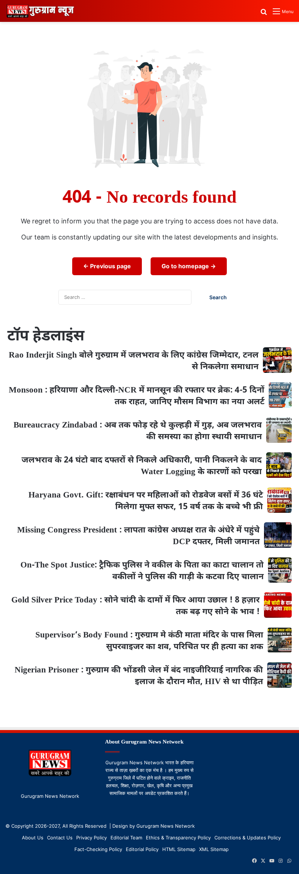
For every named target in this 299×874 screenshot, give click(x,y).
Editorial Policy (142, 849)
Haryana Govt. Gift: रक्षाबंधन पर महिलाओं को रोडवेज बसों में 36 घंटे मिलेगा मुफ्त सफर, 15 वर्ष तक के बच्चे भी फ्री (145, 501)
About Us (32, 837)
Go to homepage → (189, 266)
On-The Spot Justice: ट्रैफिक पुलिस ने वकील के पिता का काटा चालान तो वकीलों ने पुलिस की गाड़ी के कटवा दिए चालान (142, 571)
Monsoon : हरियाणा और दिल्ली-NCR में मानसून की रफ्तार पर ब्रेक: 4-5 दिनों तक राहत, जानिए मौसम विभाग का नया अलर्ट (136, 396)
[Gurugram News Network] (40, 11)
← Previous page (107, 266)
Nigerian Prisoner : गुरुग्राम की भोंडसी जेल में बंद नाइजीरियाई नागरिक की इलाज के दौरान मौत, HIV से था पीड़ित (139, 676)
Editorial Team (126, 837)
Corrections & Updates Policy (247, 837)
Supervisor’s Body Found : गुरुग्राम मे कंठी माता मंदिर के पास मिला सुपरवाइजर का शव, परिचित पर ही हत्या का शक (149, 641)
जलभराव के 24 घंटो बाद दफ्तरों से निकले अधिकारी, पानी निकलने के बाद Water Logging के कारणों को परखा (142, 466)
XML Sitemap (214, 849)
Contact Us (60, 837)
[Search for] (263, 14)
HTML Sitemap (178, 849)
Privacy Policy (91, 837)
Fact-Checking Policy (98, 849)
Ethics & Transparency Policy (178, 837)
